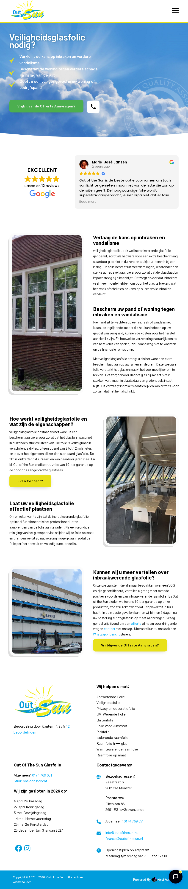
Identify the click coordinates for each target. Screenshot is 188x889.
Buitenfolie (105, 720)
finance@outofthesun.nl (124, 839)
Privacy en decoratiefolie (116, 708)
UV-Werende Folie (111, 714)
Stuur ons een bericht (30, 781)
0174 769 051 (42, 775)
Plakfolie (103, 732)
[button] (175, 877)
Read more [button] (88, 202)
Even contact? (30, 481)
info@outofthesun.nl (121, 833)
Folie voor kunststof (112, 726)
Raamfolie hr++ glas (112, 743)
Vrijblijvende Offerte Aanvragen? (46, 106)
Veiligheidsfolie (108, 703)
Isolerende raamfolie (112, 737)
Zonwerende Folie (111, 697)
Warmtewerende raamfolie (117, 749)
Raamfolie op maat (111, 755)
